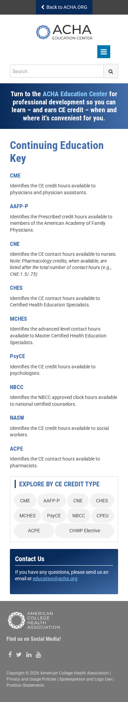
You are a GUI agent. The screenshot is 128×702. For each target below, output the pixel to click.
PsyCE (54, 515)
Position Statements (25, 685)
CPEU (103, 515)
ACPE (34, 530)
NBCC (78, 515)
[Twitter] (19, 655)
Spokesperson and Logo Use (85, 679)
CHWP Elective (84, 530)
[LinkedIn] (28, 655)
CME (25, 500)
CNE (78, 500)
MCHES (27, 515)
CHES (102, 500)
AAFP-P (51, 500)
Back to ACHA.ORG (65, 7)
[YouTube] (38, 655)
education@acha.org (55, 578)
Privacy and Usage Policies (31, 679)
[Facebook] (10, 655)
